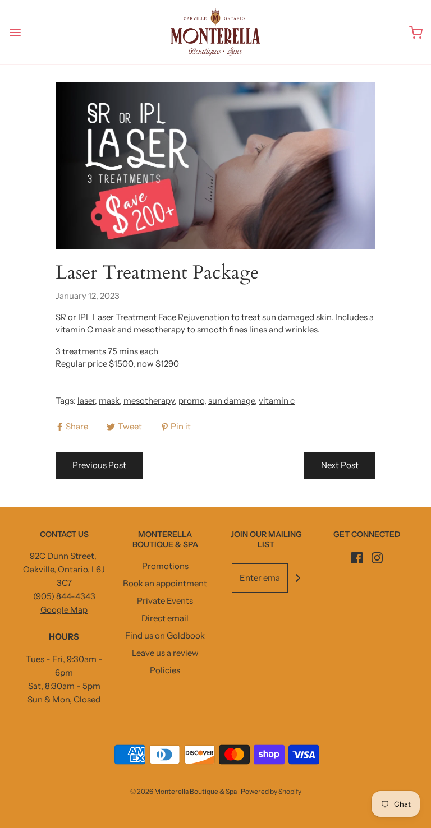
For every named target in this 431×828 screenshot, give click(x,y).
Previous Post (99, 465)
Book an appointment (165, 583)
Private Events (165, 600)
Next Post (340, 465)
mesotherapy (149, 400)
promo (191, 400)
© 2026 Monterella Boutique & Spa (183, 791)
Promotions (165, 566)
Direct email (165, 618)
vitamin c (277, 400)
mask (109, 400)
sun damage (231, 400)
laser (86, 400)
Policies (165, 670)
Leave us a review (165, 652)
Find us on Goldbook (165, 635)
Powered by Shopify (271, 791)
